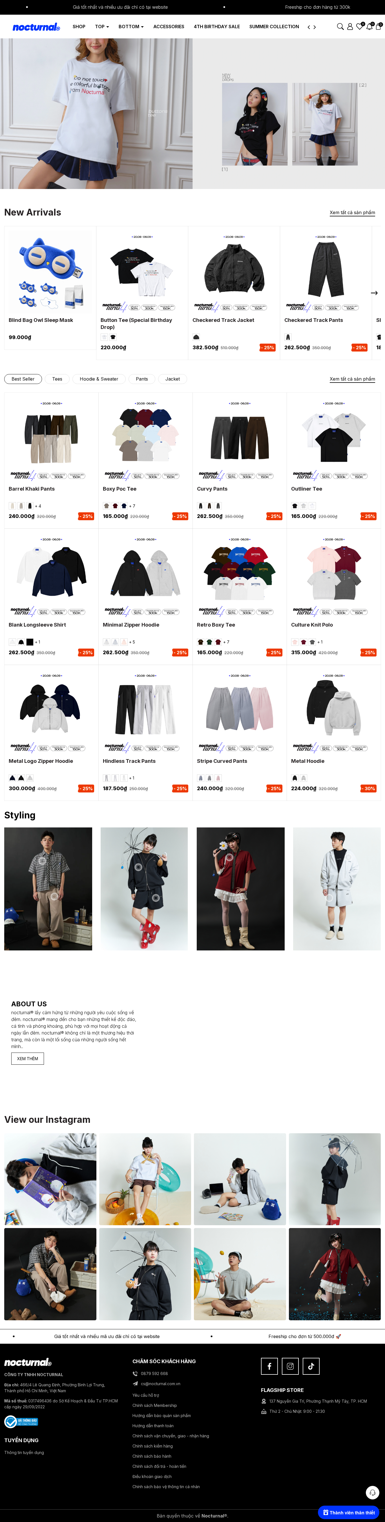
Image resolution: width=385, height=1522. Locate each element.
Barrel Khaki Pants (32, 489)
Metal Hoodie (307, 761)
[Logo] (32, 26)
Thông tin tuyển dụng (24, 1452)
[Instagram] (290, 1366)
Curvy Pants (212, 489)
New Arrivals (32, 212)
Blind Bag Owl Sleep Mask (41, 320)
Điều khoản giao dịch (152, 1476)
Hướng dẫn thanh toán (153, 1425)
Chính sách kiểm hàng (152, 1446)
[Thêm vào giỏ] (43, 281)
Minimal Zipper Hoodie (131, 625)
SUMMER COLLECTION (274, 26)
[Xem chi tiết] (135, 281)
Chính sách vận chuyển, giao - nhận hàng (170, 1435)
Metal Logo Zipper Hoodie (41, 761)
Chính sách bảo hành (151, 1456)
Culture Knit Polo (312, 625)
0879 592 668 (154, 1373)
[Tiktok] (311, 1366)
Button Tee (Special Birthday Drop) (136, 323)
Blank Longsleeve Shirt (37, 625)
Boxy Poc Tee (119, 489)
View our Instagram (47, 1119)
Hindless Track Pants (129, 761)
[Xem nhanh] (58, 281)
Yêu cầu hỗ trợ (145, 1395)
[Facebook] (269, 1366)
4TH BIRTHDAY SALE (217, 26)
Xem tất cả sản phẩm (352, 212)
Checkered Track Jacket (223, 320)
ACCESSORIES (168, 26)
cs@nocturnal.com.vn (160, 1383)
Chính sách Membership (154, 1405)
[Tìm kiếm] (340, 26)
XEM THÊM (27, 1058)
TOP (100, 26)
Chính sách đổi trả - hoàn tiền (159, 1466)
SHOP (79, 26)
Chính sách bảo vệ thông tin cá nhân (166, 1486)
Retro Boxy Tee (216, 625)
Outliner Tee (306, 489)
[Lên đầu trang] (373, 1477)
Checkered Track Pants (313, 320)
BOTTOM (129, 26)
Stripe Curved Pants (222, 761)
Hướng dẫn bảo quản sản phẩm (161, 1415)
